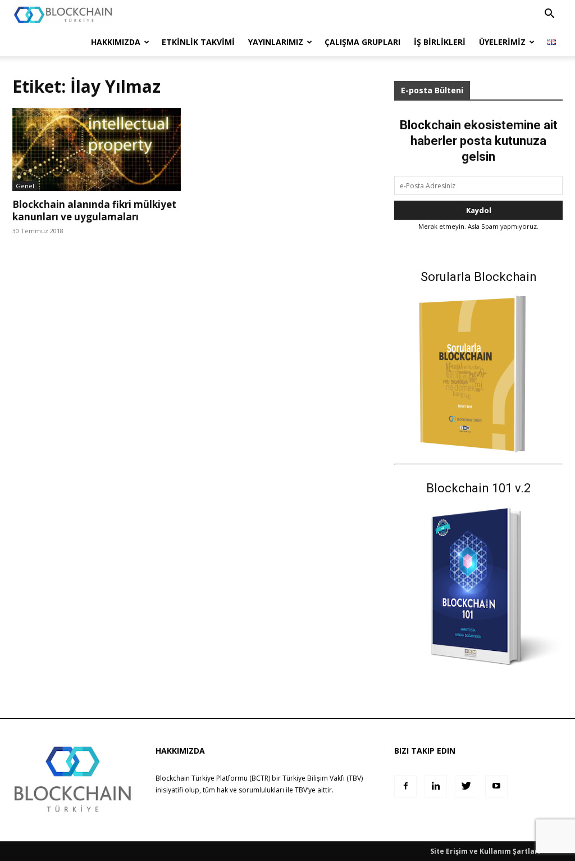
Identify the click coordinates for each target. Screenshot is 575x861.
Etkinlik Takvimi (198, 42)
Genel (25, 186)
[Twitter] (466, 786)
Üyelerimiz (502, 42)
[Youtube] (496, 786)
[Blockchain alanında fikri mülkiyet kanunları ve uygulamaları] (96, 149)
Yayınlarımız (275, 42)
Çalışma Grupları (362, 42)
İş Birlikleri (440, 42)
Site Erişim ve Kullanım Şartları (485, 851)
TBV (301, 790)
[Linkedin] (436, 786)
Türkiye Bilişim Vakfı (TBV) (322, 778)
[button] (549, 15)
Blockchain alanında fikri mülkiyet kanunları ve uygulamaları (94, 210)
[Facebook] (405, 786)
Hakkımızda (115, 42)
